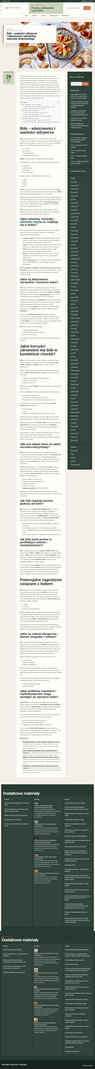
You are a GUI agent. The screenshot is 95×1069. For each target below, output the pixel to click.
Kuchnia (44, 15)
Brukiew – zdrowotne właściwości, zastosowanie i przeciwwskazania (79, 139)
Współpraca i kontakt (87, 1)
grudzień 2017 (74, 405)
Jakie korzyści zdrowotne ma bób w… (31, 110)
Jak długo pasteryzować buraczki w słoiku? (76, 999)
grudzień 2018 (74, 363)
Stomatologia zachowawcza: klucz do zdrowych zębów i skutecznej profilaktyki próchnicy (79, 112)
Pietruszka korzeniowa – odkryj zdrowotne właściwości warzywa (41, 742)
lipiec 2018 (74, 381)
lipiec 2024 (74, 223)
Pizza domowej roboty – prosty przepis (75, 803)
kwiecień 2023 (74, 237)
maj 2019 (73, 353)
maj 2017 (73, 430)
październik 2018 (75, 370)
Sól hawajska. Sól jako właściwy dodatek (76, 1003)
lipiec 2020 (74, 328)
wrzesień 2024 (75, 216)
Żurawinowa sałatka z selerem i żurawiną (14, 972)
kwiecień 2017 (74, 433)
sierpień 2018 (74, 377)
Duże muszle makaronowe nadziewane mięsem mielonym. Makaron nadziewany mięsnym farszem (77, 897)
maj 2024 (73, 227)
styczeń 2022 (74, 272)
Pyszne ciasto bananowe (71, 964)
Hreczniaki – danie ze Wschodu (12, 819)
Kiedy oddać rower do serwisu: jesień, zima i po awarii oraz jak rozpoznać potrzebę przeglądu (79, 96)
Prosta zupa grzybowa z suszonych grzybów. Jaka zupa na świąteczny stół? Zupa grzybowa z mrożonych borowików (77, 920)
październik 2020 (75, 318)
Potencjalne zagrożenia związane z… (31, 118)
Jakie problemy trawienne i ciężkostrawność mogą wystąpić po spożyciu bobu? (42, 122)
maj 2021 (73, 293)
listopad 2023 (74, 234)
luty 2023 (73, 244)
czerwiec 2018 (74, 384)
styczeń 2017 (74, 440)
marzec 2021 (74, 300)
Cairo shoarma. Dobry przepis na (73, 1032)
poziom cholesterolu (44, 294)
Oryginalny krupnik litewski (72, 1051)
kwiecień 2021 (74, 297)
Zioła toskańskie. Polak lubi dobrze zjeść (75, 846)
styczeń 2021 (74, 307)
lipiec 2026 (74, 182)
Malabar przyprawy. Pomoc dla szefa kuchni (15, 815)
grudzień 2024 (74, 206)
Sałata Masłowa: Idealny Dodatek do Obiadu (76, 949)
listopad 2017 (74, 409)
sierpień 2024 (74, 220)
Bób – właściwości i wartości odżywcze (31, 105)
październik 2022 (75, 258)
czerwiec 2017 (74, 426)
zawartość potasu (31, 260)
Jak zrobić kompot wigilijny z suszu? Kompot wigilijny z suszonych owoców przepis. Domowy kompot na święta (77, 877)
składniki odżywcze (33, 221)
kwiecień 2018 (74, 391)
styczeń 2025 (74, 202)
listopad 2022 (74, 255)
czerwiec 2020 (74, 332)
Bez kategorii (66, 15)
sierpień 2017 (74, 419)
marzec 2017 (74, 437)
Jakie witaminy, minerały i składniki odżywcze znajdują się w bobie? (40, 106)
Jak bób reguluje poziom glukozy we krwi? (34, 114)
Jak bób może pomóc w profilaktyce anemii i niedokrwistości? (38, 116)
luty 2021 (73, 304)
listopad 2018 (74, 367)
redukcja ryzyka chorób (29, 488)
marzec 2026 (74, 192)
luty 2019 (73, 356)
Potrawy (35, 15)
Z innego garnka (54, 15)
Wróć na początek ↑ (88, 1065)
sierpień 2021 (74, 283)
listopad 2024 (74, 209)
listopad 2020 (74, 314)
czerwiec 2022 (74, 265)
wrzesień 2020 (75, 321)
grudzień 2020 (74, 311)
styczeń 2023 (74, 248)
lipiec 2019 (74, 346)
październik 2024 (75, 213)
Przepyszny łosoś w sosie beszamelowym (76, 836)
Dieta (27, 15)
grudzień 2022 (74, 251)
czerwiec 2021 (74, 290)
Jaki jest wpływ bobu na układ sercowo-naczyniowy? (36, 112)
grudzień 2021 (74, 276)
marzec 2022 (74, 269)
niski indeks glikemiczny (51, 202)
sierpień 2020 (74, 325)
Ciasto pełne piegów (70, 865)
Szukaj (87, 8)
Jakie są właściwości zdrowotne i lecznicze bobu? (36, 108)
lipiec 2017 (74, 423)
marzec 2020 (74, 342)
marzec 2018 (74, 395)
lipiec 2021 (74, 286)
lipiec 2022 (74, 262)
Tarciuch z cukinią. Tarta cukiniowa (12, 949)
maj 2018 (73, 388)
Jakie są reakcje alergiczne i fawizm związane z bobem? (37, 120)
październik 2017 (75, 412)
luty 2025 (73, 199)
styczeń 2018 (74, 402)
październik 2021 (75, 279)
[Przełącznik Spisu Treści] (57, 102)
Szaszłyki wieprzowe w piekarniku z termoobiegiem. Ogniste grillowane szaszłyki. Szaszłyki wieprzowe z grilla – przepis (76, 905)
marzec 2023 (74, 241)
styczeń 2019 (74, 360)
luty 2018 (73, 398)
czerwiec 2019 (74, 349)
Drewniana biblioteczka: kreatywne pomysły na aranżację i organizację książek (80, 125)
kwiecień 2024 (74, 230)
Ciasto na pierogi (69, 1047)
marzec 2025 (74, 195)
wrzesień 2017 (75, 416)
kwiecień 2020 (74, 339)
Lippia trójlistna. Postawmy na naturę (74, 819)
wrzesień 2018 (75, 374)
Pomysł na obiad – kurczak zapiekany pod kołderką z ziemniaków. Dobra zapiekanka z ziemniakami (76, 852)
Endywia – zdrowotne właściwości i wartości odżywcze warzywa (41, 757)
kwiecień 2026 (74, 188)
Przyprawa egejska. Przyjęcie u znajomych (76, 1036)
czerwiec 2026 (74, 185)
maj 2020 (73, 335)
